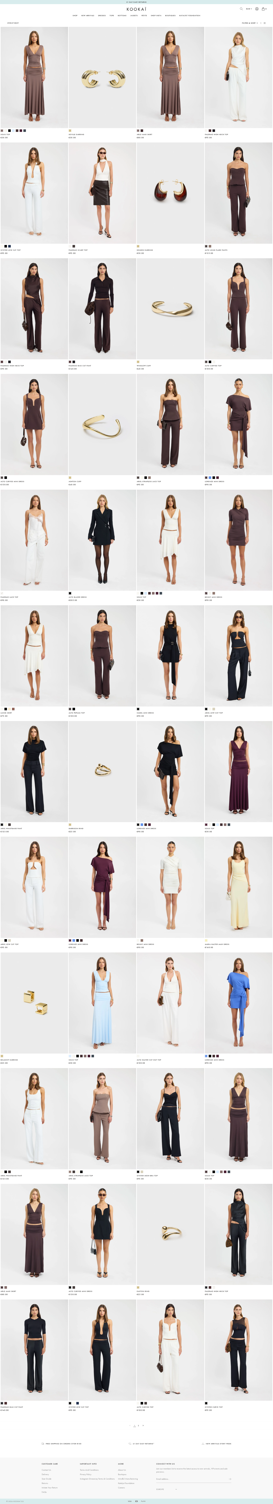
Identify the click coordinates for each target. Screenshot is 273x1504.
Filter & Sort (249, 23)
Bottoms (122, 15)
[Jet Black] (213, 130)
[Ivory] (206, 130)
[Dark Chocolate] (74, 246)
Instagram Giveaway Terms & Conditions (97, 1478)
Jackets (134, 15)
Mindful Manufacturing (128, 1478)
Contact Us (46, 1469)
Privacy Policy (85, 1474)
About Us (122, 1469)
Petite (144, 15)
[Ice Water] (13, 130)
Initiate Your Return (50, 1487)
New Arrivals (87, 15)
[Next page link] (143, 1425)
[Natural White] (2, 246)
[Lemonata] (206, 940)
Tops (112, 15)
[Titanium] (24, 130)
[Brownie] (13, 709)
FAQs (44, 1492)
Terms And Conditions (89, 1469)
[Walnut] (2, 130)
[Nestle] (210, 246)
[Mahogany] (210, 130)
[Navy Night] (9, 246)
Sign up (229, 1479)
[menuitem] (87, 15)
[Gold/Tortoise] (138, 246)
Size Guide (46, 1478)
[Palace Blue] (210, 477)
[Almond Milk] (213, 709)
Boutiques (170, 15)
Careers (121, 1487)
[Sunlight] (9, 709)
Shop (75, 15)
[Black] (9, 130)
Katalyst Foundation (189, 15)
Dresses (102, 15)
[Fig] (21, 130)
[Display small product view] (264, 23)
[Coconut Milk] (5, 130)
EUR (248, 9)
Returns (45, 1483)
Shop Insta (156, 15)
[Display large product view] (261, 23)
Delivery (45, 1474)
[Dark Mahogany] (17, 130)
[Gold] (70, 130)
